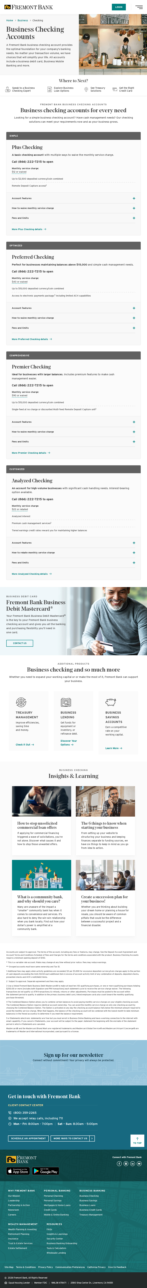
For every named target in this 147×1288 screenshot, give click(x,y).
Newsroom (13, 1210)
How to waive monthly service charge (33, 208)
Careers (12, 1214)
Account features (22, 198)
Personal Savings (52, 1200)
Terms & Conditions (26, 1267)
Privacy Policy (45, 1267)
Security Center (55, 1238)
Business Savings (88, 1200)
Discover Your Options (69, 742)
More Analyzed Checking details (30, 574)
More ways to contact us (70, 1138)
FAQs (49, 1229)
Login (118, 7)
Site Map (8, 1267)
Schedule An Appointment (28, 1138)
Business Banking (92, 1190)
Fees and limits (20, 218)
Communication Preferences (70, 1267)
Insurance (13, 1238)
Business (23, 20)
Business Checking (89, 1196)
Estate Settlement (17, 1248)
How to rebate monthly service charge (33, 552)
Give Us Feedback (117, 1267)
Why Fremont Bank (21, 1190)
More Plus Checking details (27, 229)
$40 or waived (19, 281)
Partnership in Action (19, 1205)
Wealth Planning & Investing (22, 1229)
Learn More (112, 748)
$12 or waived (19, 171)
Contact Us (20, 643)
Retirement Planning (18, 1234)
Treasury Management (91, 1214)
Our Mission (14, 1196)
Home (9, 20)
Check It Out (23, 744)
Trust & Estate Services (20, 1243)
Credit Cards (50, 1210)
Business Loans (87, 1205)
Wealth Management (23, 1224)
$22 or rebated (20, 509)
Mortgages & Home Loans (57, 1205)
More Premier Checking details (29, 453)
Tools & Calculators (56, 1248)
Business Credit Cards (90, 1210)
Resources (54, 1224)
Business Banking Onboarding (62, 1243)
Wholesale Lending (56, 1252)
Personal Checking (53, 1196)
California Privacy (96, 1267)
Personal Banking (57, 1190)
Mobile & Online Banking (56, 1214)
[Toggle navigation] (140, 7)
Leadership (14, 1200)
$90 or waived (19, 395)
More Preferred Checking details (30, 339)
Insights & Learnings (57, 1234)
